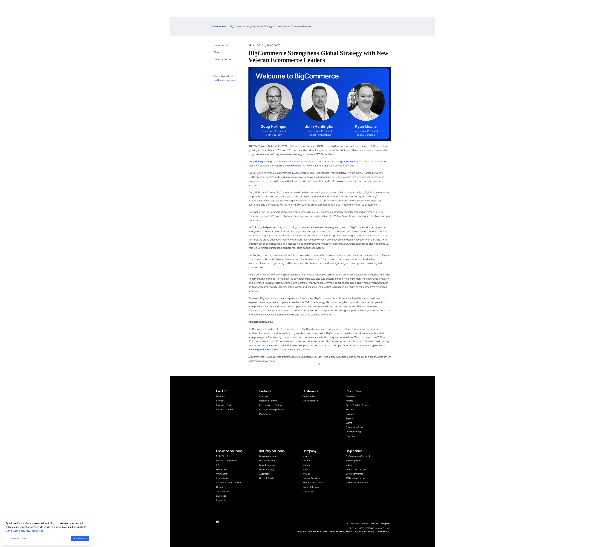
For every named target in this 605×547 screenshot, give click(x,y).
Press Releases (218, 26)
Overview (263, 396)
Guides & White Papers (357, 405)
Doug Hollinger (256, 161)
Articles (349, 400)
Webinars (350, 409)
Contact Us (308, 491)
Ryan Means (292, 165)
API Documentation (355, 478)
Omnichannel (222, 474)
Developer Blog (353, 431)
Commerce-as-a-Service (228, 482)
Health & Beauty (267, 460)
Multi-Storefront (224, 456)
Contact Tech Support (356, 469)
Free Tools (350, 436)
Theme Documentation (357, 482)
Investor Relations (311, 478)
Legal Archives (360, 531)
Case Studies (308, 396)
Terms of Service (310, 487)
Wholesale (221, 469)
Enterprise (221, 496)
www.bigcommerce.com (262, 349)
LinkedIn (305, 349)
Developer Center (354, 474)
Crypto (219, 487)
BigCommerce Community (359, 456)
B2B (218, 465)
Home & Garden (267, 478)
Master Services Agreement (340, 531)
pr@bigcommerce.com (225, 80)
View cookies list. (34, 530)
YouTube (374, 524)
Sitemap (371, 531)
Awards (306, 474)
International (222, 478)
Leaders (306, 460)
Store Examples (310, 400)
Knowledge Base (354, 460)
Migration (220, 500)
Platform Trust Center (313, 482)
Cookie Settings (382, 531)
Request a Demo (224, 409)
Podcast (350, 414)
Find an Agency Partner (270, 405)
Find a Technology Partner (272, 409)
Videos (349, 465)
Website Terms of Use (318, 531)
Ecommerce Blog (354, 427)
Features (220, 396)
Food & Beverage (267, 465)
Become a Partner (268, 400)
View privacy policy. (15, 530)
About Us (306, 456)
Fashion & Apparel (268, 456)
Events (349, 422)
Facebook (355, 524)
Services (220, 400)
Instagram (385, 524)
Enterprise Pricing (224, 405)
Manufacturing (266, 469)
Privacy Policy (302, 531)
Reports (349, 418)
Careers (306, 465)
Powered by (265, 414)
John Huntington (353, 161)
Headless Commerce (226, 460)
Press (305, 469)
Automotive (265, 474)
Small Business (223, 491)
